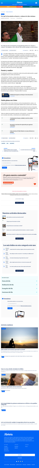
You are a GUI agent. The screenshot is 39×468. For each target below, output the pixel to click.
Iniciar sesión (20, 457)
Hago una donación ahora (8, 182)
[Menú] (6, 3)
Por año (26, 446)
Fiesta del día (6, 281)
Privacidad (33, 464)
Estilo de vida (6, 449)
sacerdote (3, 410)
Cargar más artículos (19, 238)
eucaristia (3, 143)
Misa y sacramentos (9, 11)
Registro (8, 6)
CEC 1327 (30, 110)
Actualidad (5, 446)
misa (7, 143)
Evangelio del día (7, 288)
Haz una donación (12, 464)
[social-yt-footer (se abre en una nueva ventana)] (16, 461)
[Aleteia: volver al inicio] (19, 2)
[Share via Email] (35, 50)
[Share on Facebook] (30, 50)
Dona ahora (19, 6)
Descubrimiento (6, 450)
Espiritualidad (3, 11)
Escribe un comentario (19, 202)
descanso (3, 374)
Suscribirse (20, 454)
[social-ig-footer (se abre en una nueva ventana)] (22, 461)
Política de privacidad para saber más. (20, 165)
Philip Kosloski (12, 18)
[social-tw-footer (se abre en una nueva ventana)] (20, 461)
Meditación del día (8, 285)
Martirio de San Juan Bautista (23, 4)
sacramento (12, 143)
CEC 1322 (19, 67)
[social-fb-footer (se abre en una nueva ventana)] (18, 461)
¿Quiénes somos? (19, 464)
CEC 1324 (18, 83)
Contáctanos (29, 464)
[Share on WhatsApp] (37, 50)
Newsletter (16, 446)
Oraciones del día (7, 292)
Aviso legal (24, 464)
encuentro (3, 328)
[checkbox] (2, 165)
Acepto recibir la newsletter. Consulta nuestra (14, 165)
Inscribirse (4, 167)
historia (3, 391)
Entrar (23, 198)
